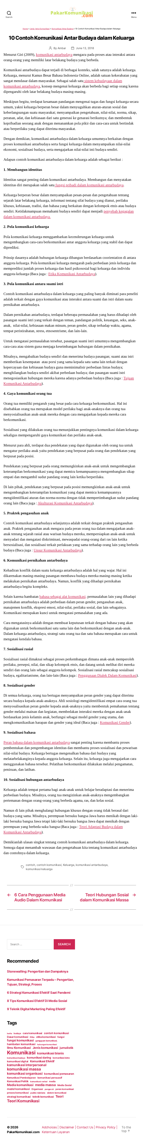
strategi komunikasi (19, 1096)
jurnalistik (66, 1048)
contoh (30, 865)
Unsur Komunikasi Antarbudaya (58, 550)
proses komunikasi (18, 1092)
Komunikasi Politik (17, 1081)
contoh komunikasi (49, 865)
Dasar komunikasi (17, 1036)
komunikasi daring (39, 1057)
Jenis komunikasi (45, 1048)
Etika (32, 1037)
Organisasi (37, 1089)
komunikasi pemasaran (59, 1073)
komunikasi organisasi (24, 1073)
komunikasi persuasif (49, 1077)
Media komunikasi (20, 1085)
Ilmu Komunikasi (19, 1048)
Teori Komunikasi (23, 1100)
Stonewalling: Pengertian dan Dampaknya (37, 971)
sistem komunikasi (56, 1092)
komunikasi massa (24, 1069)
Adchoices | (50, 1127)
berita (9, 1033)
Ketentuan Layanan (56, 1132)
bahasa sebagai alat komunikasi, (62, 596)
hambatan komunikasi (21, 1044)
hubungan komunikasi (47, 1044)
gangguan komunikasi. (46, 1040)
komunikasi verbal (38, 1081)
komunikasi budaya (16, 1058)
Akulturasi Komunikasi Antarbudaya (65, 503)
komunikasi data (61, 1058)
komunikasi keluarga (39, 869)
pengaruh (49, 1089)
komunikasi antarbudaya (54, 54)
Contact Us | (86, 1127)
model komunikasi (18, 1089)
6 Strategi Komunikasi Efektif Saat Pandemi (38, 992)
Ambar (62, 48)
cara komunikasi (32, 1033)
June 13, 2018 (85, 48)
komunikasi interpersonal (26, 1065)
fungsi (60, 1037)
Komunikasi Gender (115, 722)
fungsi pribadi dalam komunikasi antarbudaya (89, 185)
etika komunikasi (46, 1036)
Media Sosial (64, 1085)
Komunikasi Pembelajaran (21, 1077)
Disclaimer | (68, 1127)
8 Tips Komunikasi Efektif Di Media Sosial (37, 1001)
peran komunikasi (64, 1089)
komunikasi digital (17, 1061)
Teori (59, 1096)
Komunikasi (21, 1053)
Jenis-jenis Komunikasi (40, 28)
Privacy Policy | (106, 1127)
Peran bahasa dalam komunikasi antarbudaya (36, 742)
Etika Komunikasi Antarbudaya (71, 274)
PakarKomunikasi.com (23, 1132)
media (52, 1081)
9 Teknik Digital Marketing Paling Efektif (36, 1009)
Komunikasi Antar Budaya (62, 28)
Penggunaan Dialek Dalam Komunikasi (107, 675)
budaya (17, 1033)
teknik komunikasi (43, 1096)
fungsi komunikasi (20, 1040)
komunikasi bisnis (50, 1053)
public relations (37, 1092)
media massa (45, 1085)
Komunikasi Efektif (42, 1061)
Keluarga (68, 865)
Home (25, 28)
